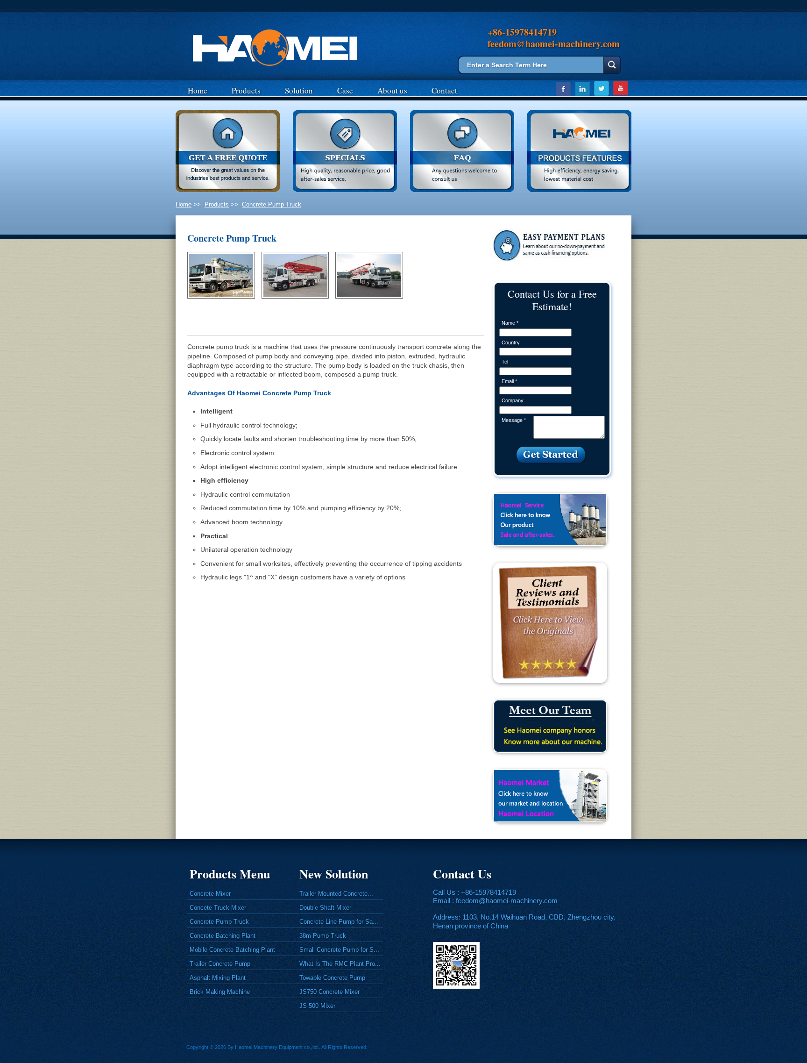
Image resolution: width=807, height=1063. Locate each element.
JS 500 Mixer (317, 1005)
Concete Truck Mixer (218, 907)
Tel (505, 361)
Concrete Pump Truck (271, 204)
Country (511, 342)
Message (514, 420)
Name (510, 323)
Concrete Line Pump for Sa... (338, 921)
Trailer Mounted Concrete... (336, 893)
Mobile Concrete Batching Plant (232, 949)
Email (509, 381)
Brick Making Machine (220, 991)
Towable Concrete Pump (332, 977)
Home (197, 90)
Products (246, 90)
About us (392, 90)
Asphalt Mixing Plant (218, 977)
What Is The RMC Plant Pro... (340, 963)
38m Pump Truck (322, 935)
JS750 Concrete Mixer (329, 991)
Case (345, 90)
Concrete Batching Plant (222, 935)
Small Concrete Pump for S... (339, 949)
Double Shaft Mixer (325, 907)
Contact (444, 90)
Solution (299, 90)
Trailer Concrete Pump (220, 963)
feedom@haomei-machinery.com (507, 901)
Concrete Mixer (210, 893)
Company (513, 400)
